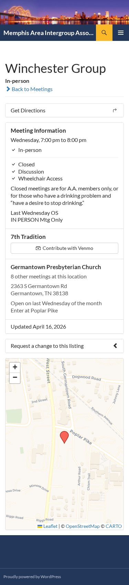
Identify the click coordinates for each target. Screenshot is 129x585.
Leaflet (49, 526)
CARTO (114, 526)
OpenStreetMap (83, 526)
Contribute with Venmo (67, 248)
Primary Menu (120, 32)
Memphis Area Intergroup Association (49, 32)
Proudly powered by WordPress (32, 576)
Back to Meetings (32, 89)
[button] (62, 433)
